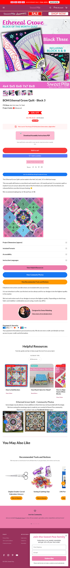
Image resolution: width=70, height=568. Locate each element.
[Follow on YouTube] (17, 555)
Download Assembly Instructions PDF (37, 135)
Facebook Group (20, 518)
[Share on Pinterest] (38, 167)
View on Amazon (16, 498)
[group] (35, 13)
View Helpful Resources (35, 268)
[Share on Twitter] (35, 167)
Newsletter (23, 543)
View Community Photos (35, 275)
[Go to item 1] (5, 93)
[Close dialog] (66, 535)
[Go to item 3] (17, 93)
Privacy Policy (6, 538)
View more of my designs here (42, 314)
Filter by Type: (35, 355)
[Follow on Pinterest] (12, 555)
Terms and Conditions (8, 540)
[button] (35, 155)
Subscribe (49, 558)
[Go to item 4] (24, 93)
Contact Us (23, 540)
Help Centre (24, 538)
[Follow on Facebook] (4, 555)
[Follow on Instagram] (8, 555)
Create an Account (7, 543)
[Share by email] (41, 167)
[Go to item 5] (30, 93)
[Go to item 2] (11, 93)
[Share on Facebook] (33, 167)
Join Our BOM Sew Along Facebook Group (35, 174)
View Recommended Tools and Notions (35, 282)
